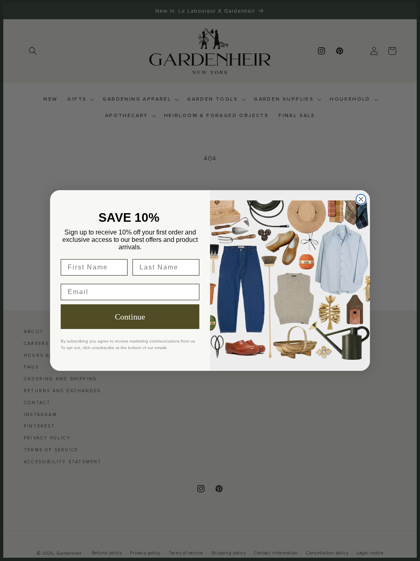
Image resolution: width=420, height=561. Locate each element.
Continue (130, 316)
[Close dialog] (361, 199)
